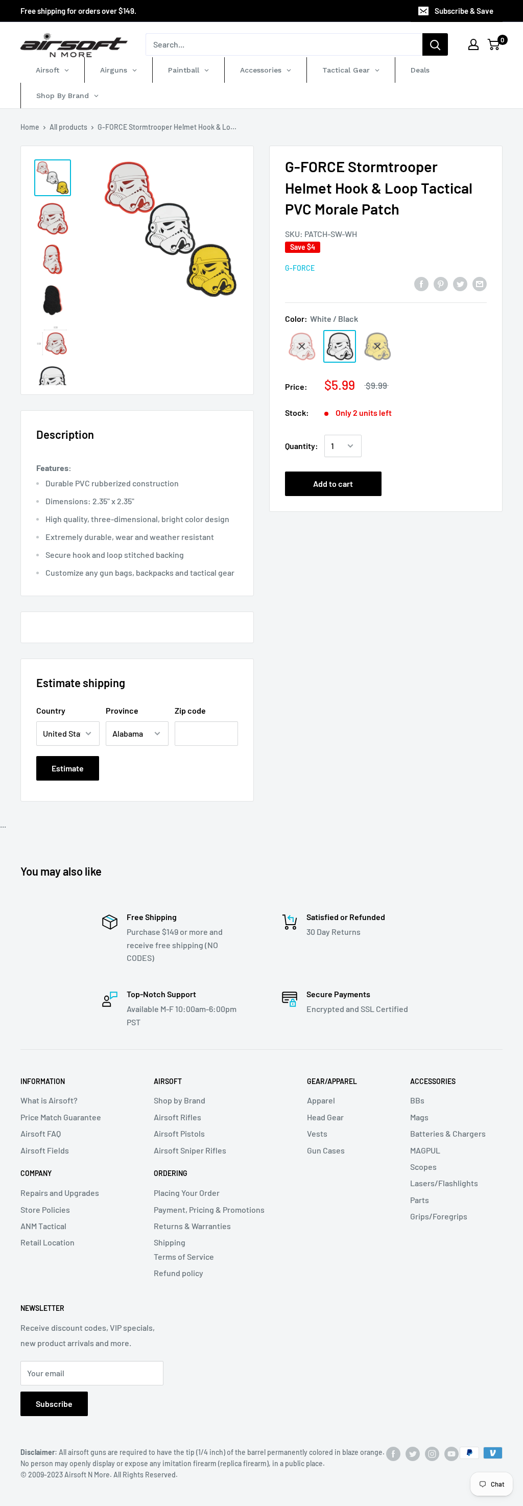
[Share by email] (479, 283)
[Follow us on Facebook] (393, 1454)
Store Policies (45, 1209)
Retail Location (47, 1242)
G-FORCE (300, 268)
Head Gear (325, 1117)
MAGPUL (425, 1150)
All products (68, 127)
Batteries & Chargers (448, 1133)
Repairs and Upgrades (59, 1192)
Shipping (169, 1242)
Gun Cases (326, 1150)
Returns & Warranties (192, 1226)
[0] (494, 44)
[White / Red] (302, 346)
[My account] (473, 44)
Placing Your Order (187, 1192)
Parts (419, 1200)
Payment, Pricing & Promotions (209, 1209)
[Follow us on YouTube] (451, 1454)
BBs (417, 1100)
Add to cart (333, 483)
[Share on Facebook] (421, 283)
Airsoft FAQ (40, 1133)
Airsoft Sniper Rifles (190, 1150)
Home (29, 127)
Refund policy (178, 1273)
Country (50, 710)
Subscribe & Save (464, 10)
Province (122, 710)
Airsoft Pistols (179, 1133)
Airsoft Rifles (177, 1117)
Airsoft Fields (44, 1150)
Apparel (321, 1100)
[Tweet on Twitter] (460, 283)
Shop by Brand (179, 1100)
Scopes (423, 1166)
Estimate (68, 768)
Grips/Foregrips (438, 1216)
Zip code (190, 710)
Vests (317, 1133)
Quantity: (301, 446)
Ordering (170, 1173)
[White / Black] (339, 346)
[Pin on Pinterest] (441, 283)
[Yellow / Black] (377, 346)
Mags (419, 1117)
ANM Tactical (43, 1226)
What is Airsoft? (49, 1100)
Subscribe (54, 1403)
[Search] (435, 44)
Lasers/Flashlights (444, 1183)
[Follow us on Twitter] (413, 1454)
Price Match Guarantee (60, 1117)
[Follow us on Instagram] (432, 1454)
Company (36, 1173)
